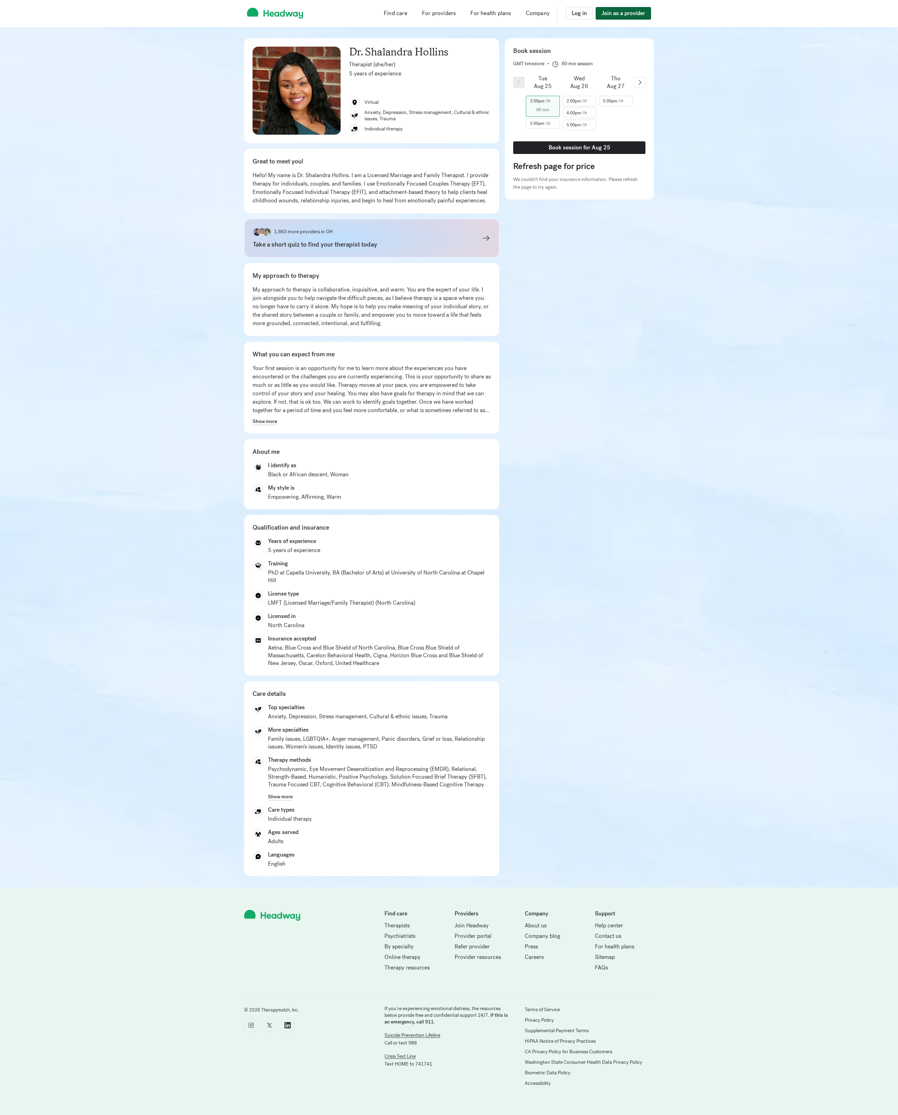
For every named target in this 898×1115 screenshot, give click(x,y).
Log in (579, 13)
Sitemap (605, 957)
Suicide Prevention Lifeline (412, 1035)
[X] (269, 1025)
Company (538, 13)
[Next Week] (639, 82)
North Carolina (286, 625)
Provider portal (473, 936)
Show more (265, 421)
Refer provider (472, 946)
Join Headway (472, 925)
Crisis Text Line (400, 1056)
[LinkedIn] (288, 1025)
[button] (542, 101)
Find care (395, 13)
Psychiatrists (399, 936)
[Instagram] (251, 1025)
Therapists (397, 925)
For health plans (490, 13)
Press (531, 946)
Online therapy (402, 957)
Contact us (608, 936)
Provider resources (478, 957)
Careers (534, 957)
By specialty (399, 946)
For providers (439, 13)
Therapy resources (407, 967)
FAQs (601, 967)
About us (536, 925)
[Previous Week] (518, 82)
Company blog (542, 936)
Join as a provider (623, 13)
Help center (609, 925)
